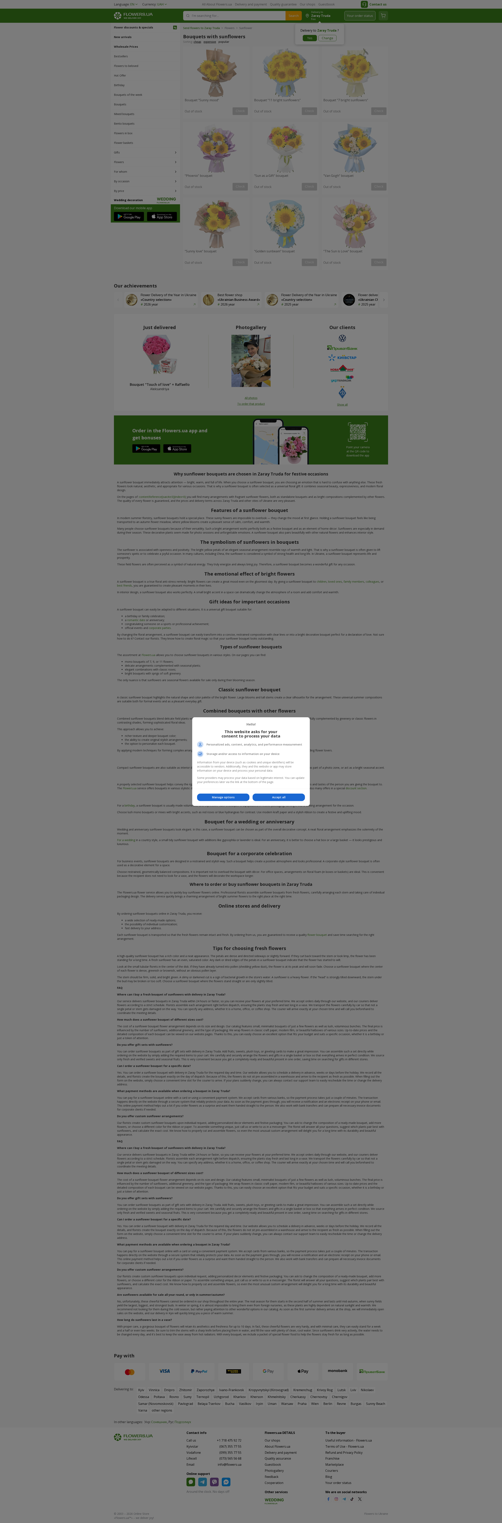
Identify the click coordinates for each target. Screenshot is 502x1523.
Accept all (279, 797)
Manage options (223, 797)
